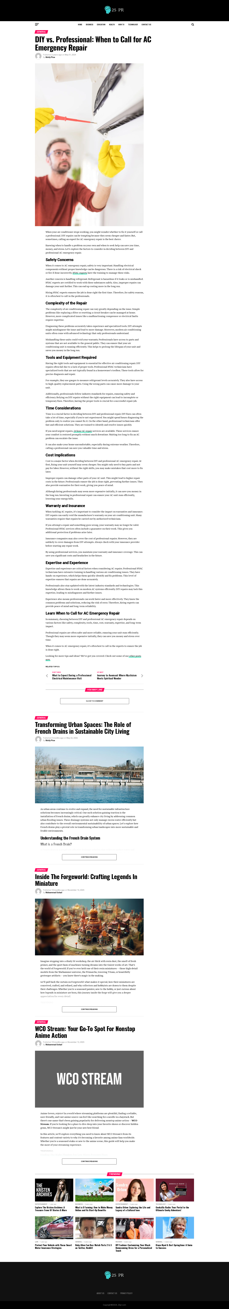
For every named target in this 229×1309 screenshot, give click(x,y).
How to (121, 24)
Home (80, 24)
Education (101, 24)
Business (89, 24)
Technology (133, 24)
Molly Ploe (50, 57)
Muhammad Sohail (54, 892)
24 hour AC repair (83, 430)
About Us (100, 1293)
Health (112, 24)
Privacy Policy (126, 1293)
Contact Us (146, 24)
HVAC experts (80, 272)
